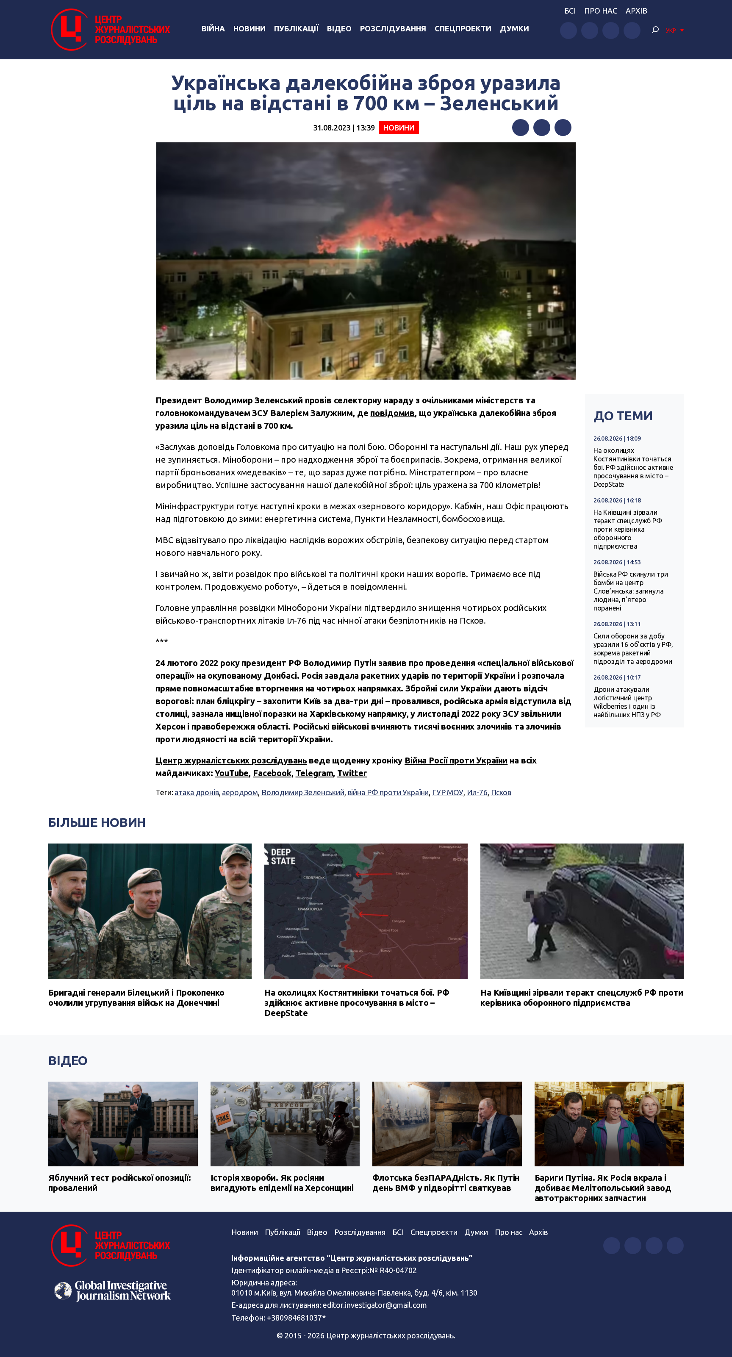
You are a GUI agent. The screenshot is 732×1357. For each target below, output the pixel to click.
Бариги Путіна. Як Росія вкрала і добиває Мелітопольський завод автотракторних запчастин (603, 1188)
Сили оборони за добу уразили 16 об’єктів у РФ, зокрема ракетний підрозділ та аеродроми (633, 648)
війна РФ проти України (388, 792)
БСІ (570, 10)
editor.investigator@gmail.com (375, 1305)
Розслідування (393, 28)
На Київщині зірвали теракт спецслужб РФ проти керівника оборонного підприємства (627, 529)
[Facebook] (520, 127)
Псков (501, 792)
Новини (249, 28)
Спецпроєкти (434, 1232)
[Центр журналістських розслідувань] (109, 29)
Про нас (600, 10)
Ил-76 (477, 792)
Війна (213, 28)
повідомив (392, 413)
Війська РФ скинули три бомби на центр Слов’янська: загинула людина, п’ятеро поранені (630, 591)
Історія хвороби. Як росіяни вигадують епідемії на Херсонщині (282, 1183)
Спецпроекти (463, 28)
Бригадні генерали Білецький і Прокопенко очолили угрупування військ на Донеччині (136, 997)
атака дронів (197, 792)
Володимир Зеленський (302, 792)
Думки (514, 28)
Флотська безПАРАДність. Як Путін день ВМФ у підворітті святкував (445, 1183)
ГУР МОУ (447, 792)
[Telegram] (563, 127)
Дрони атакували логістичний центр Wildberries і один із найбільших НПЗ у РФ (627, 702)
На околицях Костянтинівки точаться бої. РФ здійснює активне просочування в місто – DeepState (633, 467)
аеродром (240, 792)
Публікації (296, 28)
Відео (339, 28)
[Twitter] (541, 127)
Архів (636, 10)
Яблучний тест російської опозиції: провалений (119, 1183)
